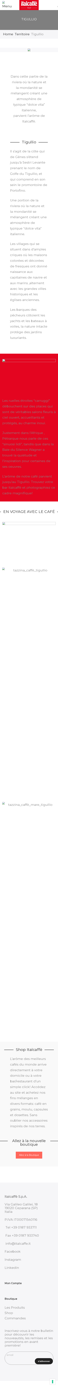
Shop (9, 1313)
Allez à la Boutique (29, 1155)
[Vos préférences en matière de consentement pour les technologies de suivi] (53, 1382)
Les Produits (15, 1307)
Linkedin (12, 1268)
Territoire (22, 34)
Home (8, 34)
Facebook (13, 1251)
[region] (29, 50)
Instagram (13, 1259)
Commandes (15, 1318)
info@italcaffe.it (18, 1243)
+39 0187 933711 (24, 1227)
